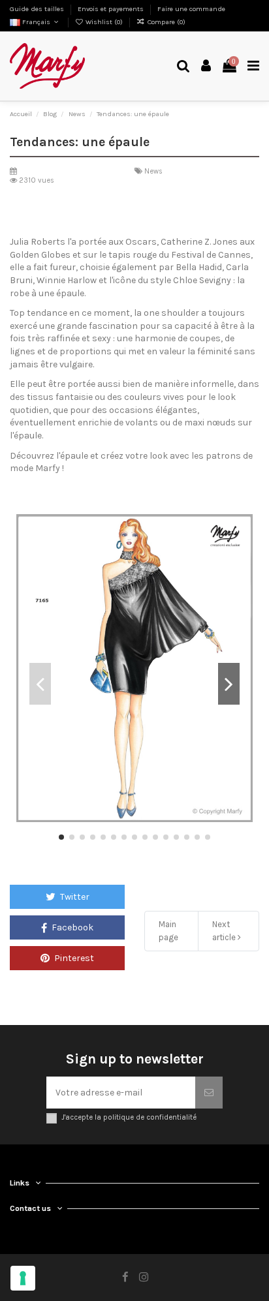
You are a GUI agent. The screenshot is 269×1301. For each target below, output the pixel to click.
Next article (225, 930)
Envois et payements (112, 9)
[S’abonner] (209, 1093)
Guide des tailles (38, 9)
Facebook (71, 927)
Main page (168, 930)
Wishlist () (104, 22)
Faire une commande (191, 9)
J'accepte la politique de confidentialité (129, 1117)
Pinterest (73, 958)
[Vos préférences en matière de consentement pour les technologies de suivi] (22, 1278)
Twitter (73, 896)
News (153, 171)
